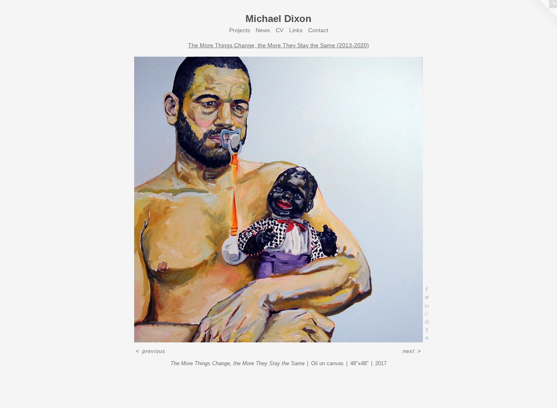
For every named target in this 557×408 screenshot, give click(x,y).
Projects (239, 30)
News (263, 30)
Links (296, 30)
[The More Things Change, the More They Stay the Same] (278, 199)
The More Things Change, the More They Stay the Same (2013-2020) (278, 45)
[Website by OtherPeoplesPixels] (540, 16)
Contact (318, 30)
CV (279, 30)
